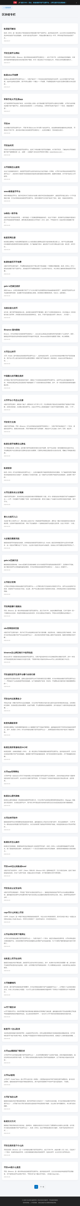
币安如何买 (9, 145)
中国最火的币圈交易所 (13, 375)
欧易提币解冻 (10, 28)
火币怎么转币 (10, 351)
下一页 (42, 1187)
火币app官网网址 (11, 771)
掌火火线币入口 (11, 516)
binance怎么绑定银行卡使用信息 (18, 652)
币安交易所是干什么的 (13, 1145)
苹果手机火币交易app (13, 99)
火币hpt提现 (9, 1075)
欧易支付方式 (10, 1121)
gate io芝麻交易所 (12, 286)
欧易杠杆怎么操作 (12, 841)
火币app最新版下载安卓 (14, 1050)
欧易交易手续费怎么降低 (14, 443)
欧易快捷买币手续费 (12, 261)
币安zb (7, 123)
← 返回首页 (7, 7)
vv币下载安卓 (10, 1007)
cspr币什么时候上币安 (14, 912)
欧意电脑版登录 (11, 722)
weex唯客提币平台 (12, 191)
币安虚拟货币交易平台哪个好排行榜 (19, 674)
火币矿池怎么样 (11, 1096)
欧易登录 (8, 468)
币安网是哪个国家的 (12, 606)
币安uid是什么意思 (12, 1167)
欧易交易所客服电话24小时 (16, 747)
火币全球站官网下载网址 (14, 934)
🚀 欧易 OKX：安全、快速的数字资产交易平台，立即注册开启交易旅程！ (42, 2)
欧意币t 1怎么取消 (12, 1028)
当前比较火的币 (11, 307)
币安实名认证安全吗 (12, 888)
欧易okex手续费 (11, 74)
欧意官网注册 (10, 237)
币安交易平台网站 (12, 53)
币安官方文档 (10, 421)
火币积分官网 (10, 582)
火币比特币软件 (11, 817)
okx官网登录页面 (11, 628)
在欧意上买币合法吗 (12, 958)
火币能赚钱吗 (10, 982)
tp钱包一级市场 (10, 213)
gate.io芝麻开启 (11, 560)
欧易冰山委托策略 (12, 795)
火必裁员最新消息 (12, 538)
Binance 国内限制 (12, 329)
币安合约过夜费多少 (12, 698)
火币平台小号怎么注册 (13, 400)
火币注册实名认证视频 (13, 492)
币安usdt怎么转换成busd (15, 866)
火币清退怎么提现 (12, 167)
